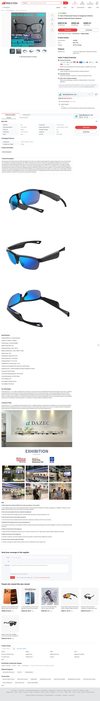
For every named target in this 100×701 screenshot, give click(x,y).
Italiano (42, 692)
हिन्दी (69, 692)
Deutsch (47, 692)
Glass (75, 651)
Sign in (97, 4)
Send (12, 577)
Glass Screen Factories (22, 679)
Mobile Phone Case (54, 654)
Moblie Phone (29, 654)
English (15, 692)
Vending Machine (29, 672)
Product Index (75, 690)
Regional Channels (67, 690)
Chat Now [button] (89, 30)
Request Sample (85, 33)
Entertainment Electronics (8, 672)
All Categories (6, 7)
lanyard (3, 651)
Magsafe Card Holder (79, 654)
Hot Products (14, 690)
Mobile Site (82, 690)
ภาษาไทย (74, 692)
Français (31, 692)
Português (26, 692)
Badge (27, 651)
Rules (97, 7)
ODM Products (29, 657)
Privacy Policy (72, 695)
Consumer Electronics (9, 10)
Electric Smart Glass (19, 682)
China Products (21, 690)
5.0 (80, 117)
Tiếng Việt (83, 692)
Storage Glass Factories (45, 679)
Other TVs (19, 672)
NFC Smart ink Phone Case (7, 654)
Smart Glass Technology (59, 679)
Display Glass (34, 679)
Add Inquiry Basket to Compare (29, 56)
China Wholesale (44, 690)
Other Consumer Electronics (21, 10)
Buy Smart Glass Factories (89, 679)
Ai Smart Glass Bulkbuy (32, 682)
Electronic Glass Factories (8, 679)
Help (72, 7)
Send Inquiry (67, 30)
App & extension (80, 7)
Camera (52, 657)
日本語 (66, 692)
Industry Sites (59, 690)
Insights (87, 690)
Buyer (65, 7)
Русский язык (37, 692)
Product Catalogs (22, 648)
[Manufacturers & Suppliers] (9, 3)
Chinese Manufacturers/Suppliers (32, 690)
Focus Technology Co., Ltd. (40, 695)
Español (20, 692)
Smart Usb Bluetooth (7, 682)
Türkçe (78, 692)
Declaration (65, 695)
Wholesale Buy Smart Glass (74, 679)
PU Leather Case (5, 657)
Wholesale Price (52, 690)
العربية (58, 692)
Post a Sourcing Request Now (42, 577)
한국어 (62, 692)
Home (2, 10)
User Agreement (58, 695)
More (2, 685)
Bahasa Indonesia (90, 692)
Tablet (51, 651)
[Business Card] (96, 121)
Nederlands (53, 692)
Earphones (76, 657)
